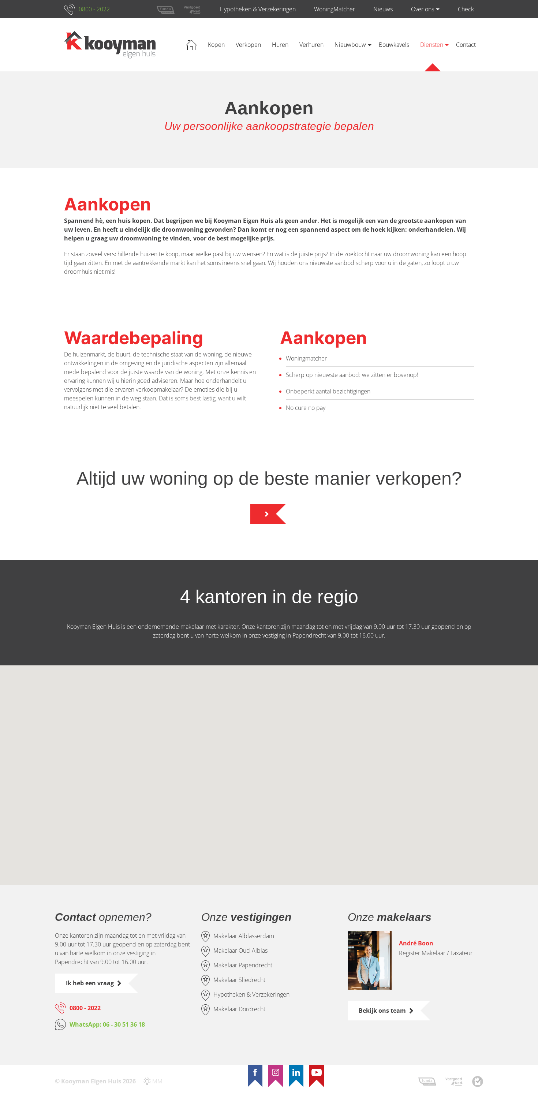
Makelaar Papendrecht (242, 965)
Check (466, 9)
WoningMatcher (334, 9)
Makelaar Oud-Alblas (240, 951)
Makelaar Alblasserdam (243, 936)
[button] (209, 724)
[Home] (110, 45)
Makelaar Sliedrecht (239, 980)
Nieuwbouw (350, 45)
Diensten (431, 45)
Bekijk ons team (382, 1010)
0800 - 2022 (94, 9)
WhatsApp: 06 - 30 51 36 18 (107, 1024)
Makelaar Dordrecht (239, 1009)
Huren (280, 45)
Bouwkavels (394, 45)
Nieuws (383, 9)
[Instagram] (275, 1072)
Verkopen (248, 45)
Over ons (422, 9)
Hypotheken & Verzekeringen (258, 9)
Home (191, 44)
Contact (466, 45)
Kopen (216, 45)
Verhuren (311, 45)
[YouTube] (316, 1072)
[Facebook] (255, 1072)
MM (157, 1081)
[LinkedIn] (296, 1072)
